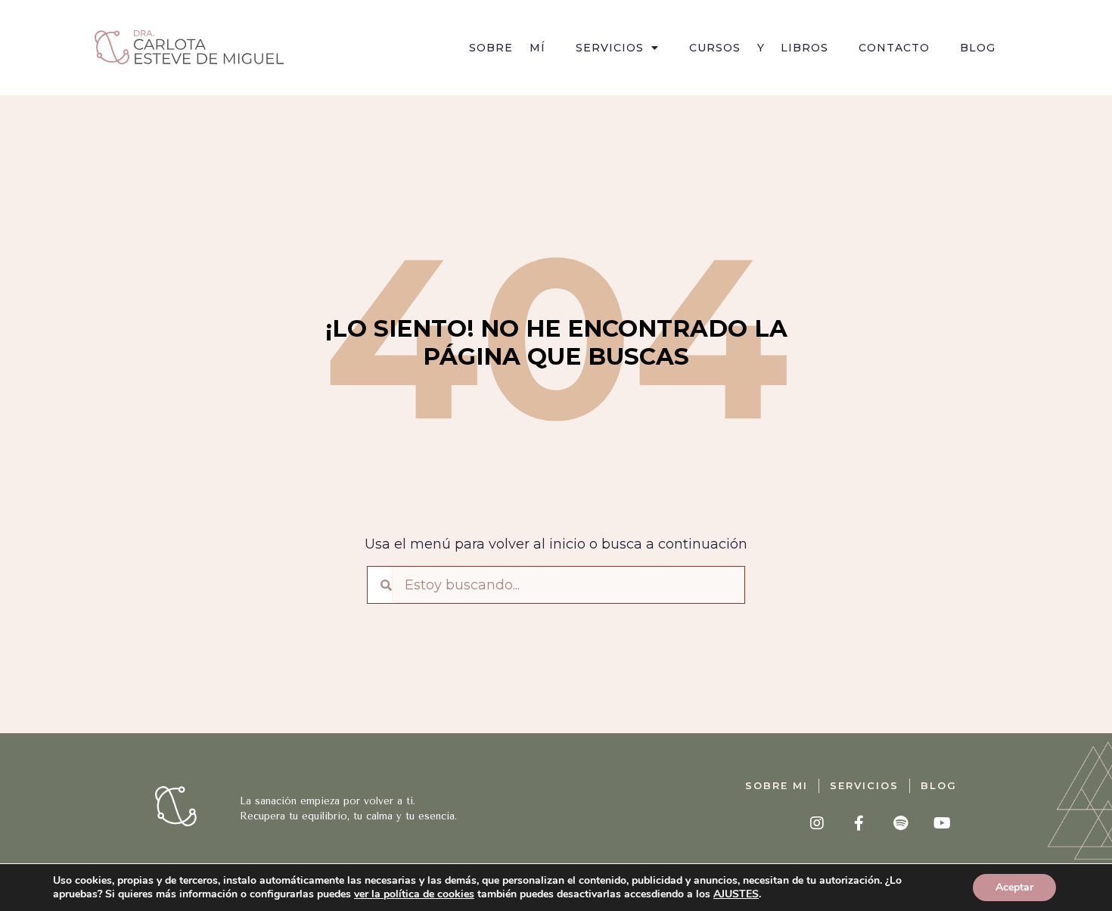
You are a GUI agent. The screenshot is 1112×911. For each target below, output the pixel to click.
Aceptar (1014, 887)
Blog (978, 47)
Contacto (894, 47)
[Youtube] (942, 823)
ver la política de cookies (414, 894)
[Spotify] (900, 823)
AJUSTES (736, 894)
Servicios (610, 47)
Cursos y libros (759, 47)
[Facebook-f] (858, 823)
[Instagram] (817, 823)
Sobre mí (507, 47)
